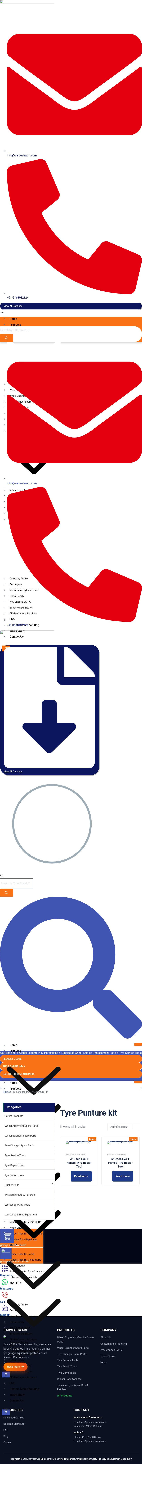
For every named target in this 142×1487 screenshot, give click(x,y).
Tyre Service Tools (15, 1155)
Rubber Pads (12, 1185)
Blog (5, 1436)
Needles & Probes (75, 1154)
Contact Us (17, 1400)
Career (7, 1442)
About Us (105, 1337)
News (103, 1362)
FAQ (5, 1430)
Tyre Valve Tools (14, 1175)
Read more (81, 1176)
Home (13, 319)
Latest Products (14, 1115)
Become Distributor (14, 1423)
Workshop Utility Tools (17, 1204)
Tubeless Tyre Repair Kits (23, 1277)
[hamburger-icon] (138, 318)
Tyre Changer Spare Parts (19, 1145)
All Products (64, 1395)
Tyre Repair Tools (15, 1165)
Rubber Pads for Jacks (22, 1254)
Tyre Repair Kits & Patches (20, 1194)
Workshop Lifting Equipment (21, 1214)
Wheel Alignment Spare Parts (21, 1125)
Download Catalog (13, 1417)
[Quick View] (69, 1176)
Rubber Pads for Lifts (69, 1379)
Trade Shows (107, 1356)
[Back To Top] (4, 1466)
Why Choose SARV (111, 1349)
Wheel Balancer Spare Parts (20, 1135)
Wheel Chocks (17, 1265)
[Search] (6, 338)
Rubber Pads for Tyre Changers (27, 1271)
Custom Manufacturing (113, 1343)
